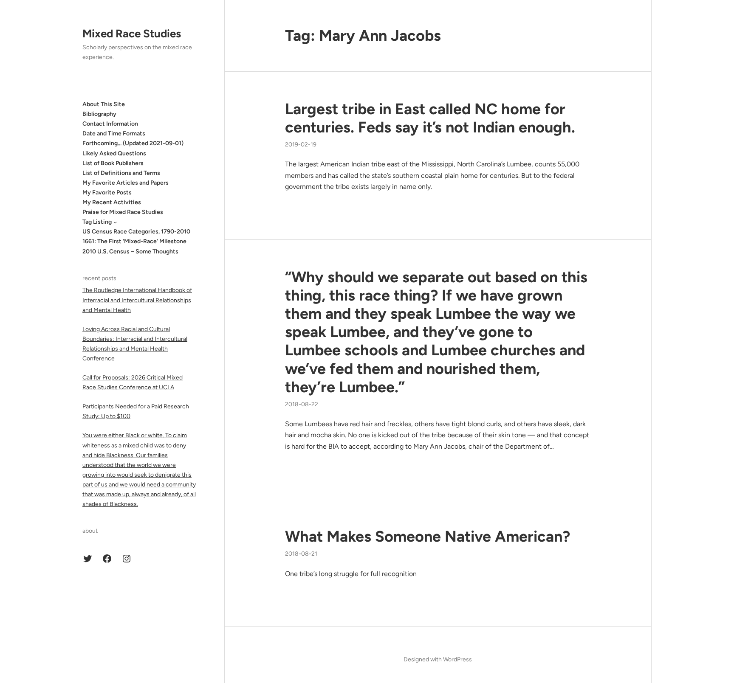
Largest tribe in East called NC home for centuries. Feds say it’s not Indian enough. (430, 118)
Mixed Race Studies (131, 33)
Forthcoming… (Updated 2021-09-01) (133, 143)
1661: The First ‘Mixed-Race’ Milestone (134, 241)
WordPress (457, 659)
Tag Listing (97, 221)
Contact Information (110, 123)
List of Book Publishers (113, 163)
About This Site (103, 104)
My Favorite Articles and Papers (125, 182)
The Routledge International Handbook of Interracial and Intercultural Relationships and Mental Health (137, 300)
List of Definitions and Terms (121, 173)
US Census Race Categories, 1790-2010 (136, 231)
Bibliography (99, 114)
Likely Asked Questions (114, 153)
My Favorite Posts (107, 192)
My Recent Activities (111, 202)
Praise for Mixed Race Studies (122, 212)
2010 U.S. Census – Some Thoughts (130, 251)
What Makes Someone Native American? (427, 536)
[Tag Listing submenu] (115, 222)
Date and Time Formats (113, 133)
